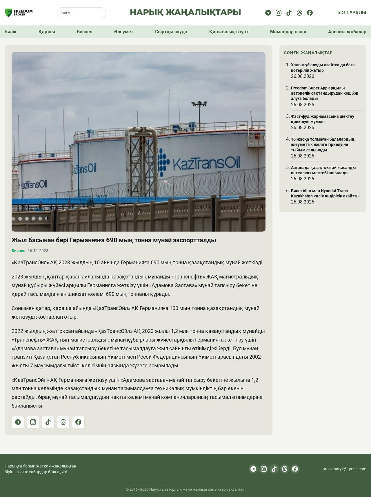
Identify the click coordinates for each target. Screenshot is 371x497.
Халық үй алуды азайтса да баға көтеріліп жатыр (323, 67)
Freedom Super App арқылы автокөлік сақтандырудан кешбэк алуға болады (324, 93)
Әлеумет (123, 31)
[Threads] (299, 12)
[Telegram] (268, 12)
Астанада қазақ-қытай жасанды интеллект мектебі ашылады (323, 170)
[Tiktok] (289, 12)
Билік (11, 31)
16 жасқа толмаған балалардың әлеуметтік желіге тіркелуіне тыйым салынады (322, 144)
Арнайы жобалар (347, 31)
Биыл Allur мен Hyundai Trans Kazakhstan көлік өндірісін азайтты (325, 193)
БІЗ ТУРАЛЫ (351, 12)
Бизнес (84, 31)
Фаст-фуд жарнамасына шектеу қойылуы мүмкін (322, 119)
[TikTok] (48, 422)
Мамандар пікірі (288, 31)
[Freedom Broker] (18, 12)
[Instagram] (278, 12)
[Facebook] (309, 12)
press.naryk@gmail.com (344, 469)
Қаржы (47, 31)
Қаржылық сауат (228, 31)
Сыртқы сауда (171, 31)
